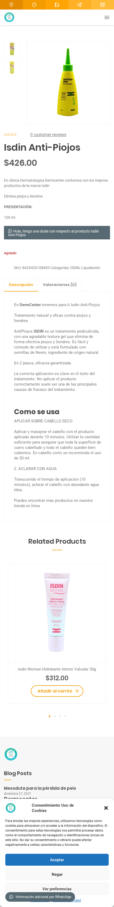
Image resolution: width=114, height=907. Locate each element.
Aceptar (57, 859)
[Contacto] (57, 5)
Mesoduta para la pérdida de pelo (40, 788)
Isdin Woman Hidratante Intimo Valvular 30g (57, 669)
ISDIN (75, 268)
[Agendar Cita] (79, 5)
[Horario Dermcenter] (34, 5)
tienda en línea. (27, 505)
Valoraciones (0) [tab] (60, 284)
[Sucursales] (11, 5)
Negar (57, 874)
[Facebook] (102, 5)
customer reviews (48, 134)
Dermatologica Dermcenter (42, 180)
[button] (106, 808)
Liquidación (90, 268)
